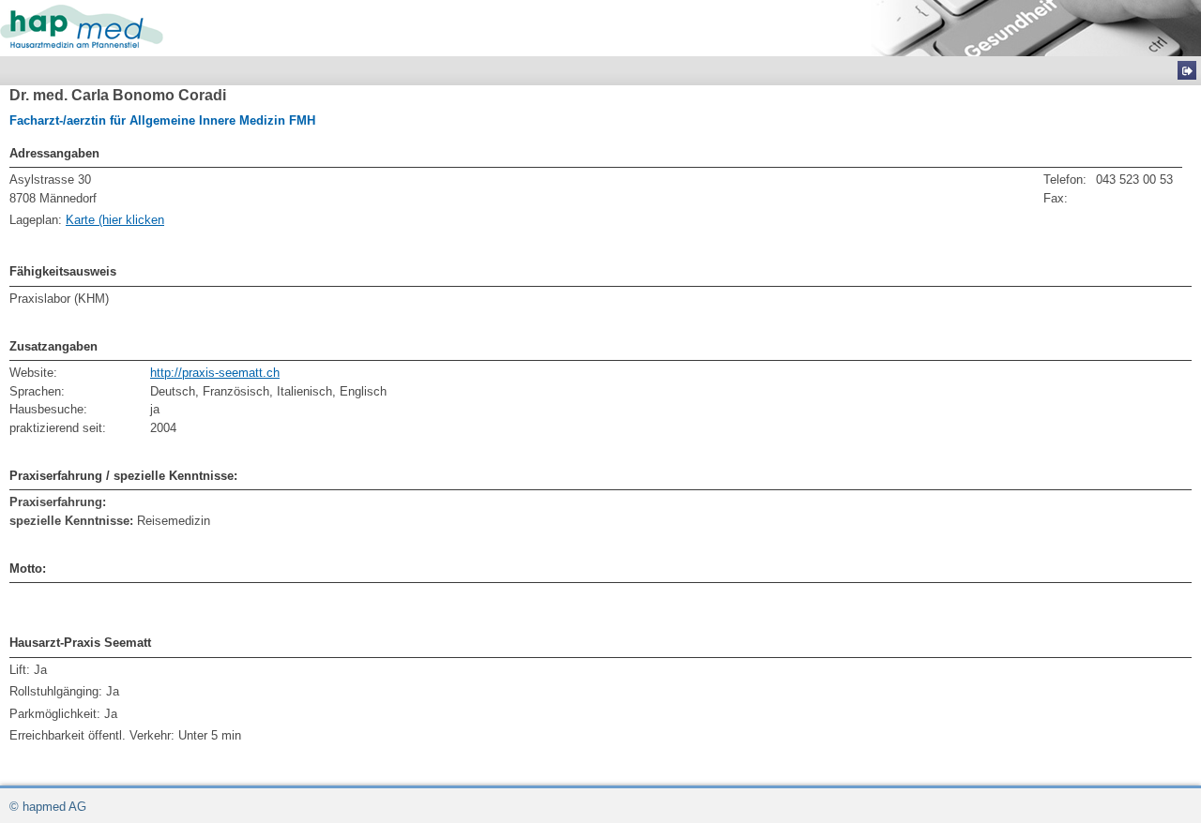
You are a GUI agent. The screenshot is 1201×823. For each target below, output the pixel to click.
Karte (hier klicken (115, 220)
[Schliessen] (1187, 70)
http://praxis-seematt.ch (215, 373)
